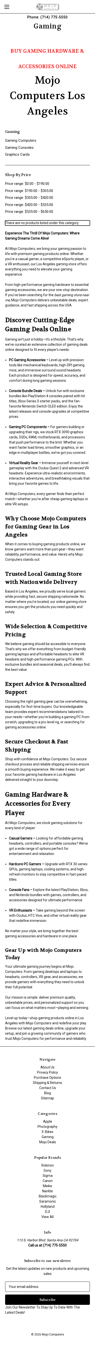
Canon (48, 1181)
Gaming (48, 1137)
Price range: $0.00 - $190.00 (27, 183)
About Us (47, 1067)
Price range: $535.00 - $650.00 (29, 211)
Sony (47, 1170)
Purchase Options (47, 1078)
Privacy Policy (47, 1072)
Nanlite (47, 1191)
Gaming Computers (20, 140)
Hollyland (48, 1206)
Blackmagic (48, 1196)
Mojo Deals (47, 1142)
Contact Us (47, 1088)
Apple (47, 1121)
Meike (47, 1186)
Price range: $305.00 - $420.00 (29, 197)
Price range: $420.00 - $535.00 (29, 205)
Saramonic (47, 1201)
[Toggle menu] (6, 6)
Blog (47, 1093)
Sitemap (47, 1098)
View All (47, 1217)
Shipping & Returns (47, 1083)
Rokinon (47, 1165)
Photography (47, 1127)
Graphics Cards (17, 154)
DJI (47, 1212)
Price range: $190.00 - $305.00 (29, 191)
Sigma (48, 1176)
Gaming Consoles (19, 147)
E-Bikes (47, 1132)
